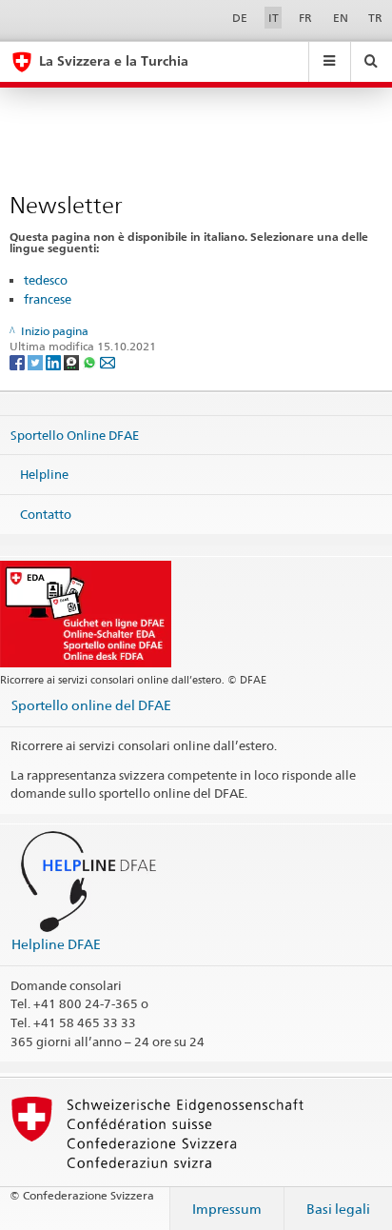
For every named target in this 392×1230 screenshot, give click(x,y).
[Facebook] (19, 361)
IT (273, 17)
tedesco (46, 280)
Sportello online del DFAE (91, 705)
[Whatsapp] (91, 361)
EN (340, 17)
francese (47, 299)
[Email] (107, 361)
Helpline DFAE (56, 944)
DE (239, 17)
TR (375, 17)
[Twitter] (37, 361)
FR (305, 17)
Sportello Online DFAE (74, 434)
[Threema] (73, 361)
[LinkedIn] (55, 361)
